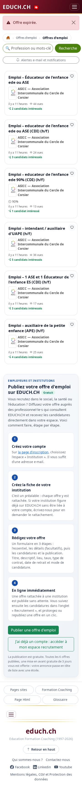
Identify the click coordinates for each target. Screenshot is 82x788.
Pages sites (18, 689)
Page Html (22, 699)
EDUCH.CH (21, 7)
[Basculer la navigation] (74, 7)
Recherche (68, 48)
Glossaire (60, 699)
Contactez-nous (58, 759)
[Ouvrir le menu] (11, 714)
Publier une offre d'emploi (33, 630)
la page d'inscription (33, 452)
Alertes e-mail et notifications (43, 60)
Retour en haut (43, 749)
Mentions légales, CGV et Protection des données (41, 776)
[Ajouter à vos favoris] (72, 76)
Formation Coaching (57, 689)
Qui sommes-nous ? (27, 759)
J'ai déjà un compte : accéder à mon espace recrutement (41, 644)
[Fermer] (73, 22)
